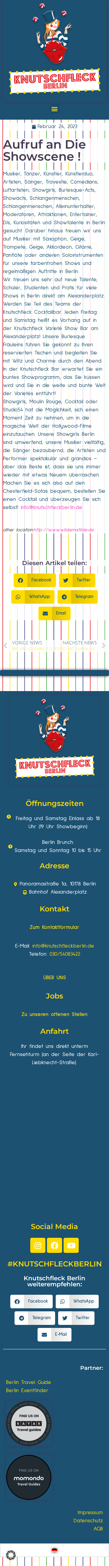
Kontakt (54, 908)
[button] (55, 109)
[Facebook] (54, 1245)
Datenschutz (88, 1521)
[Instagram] (37, 1245)
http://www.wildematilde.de (64, 529)
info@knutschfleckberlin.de (51, 507)
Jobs (54, 996)
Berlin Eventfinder (27, 1390)
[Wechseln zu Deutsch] (54, 1550)
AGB (98, 1529)
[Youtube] (71, 1245)
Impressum (90, 1512)
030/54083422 (65, 954)
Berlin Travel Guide (28, 1382)
